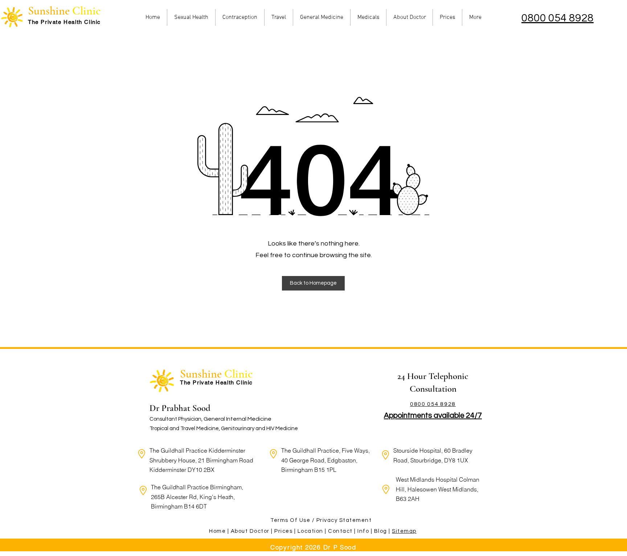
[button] (313, 283)
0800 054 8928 (557, 18)
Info (363, 531)
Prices (283, 531)
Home (218, 531)
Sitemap (404, 531)
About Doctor (250, 531)
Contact (340, 531)
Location (310, 531)
